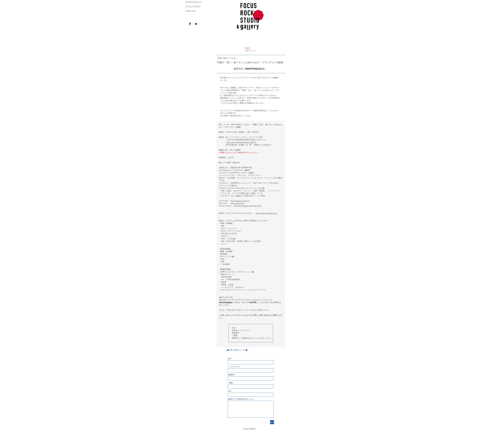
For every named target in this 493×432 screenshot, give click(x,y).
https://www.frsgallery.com (266, 213)
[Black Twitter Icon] (196, 23)
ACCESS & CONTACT (193, 7)
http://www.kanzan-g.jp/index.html (247, 206)
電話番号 (231, 375)
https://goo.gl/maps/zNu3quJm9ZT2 (241, 142)
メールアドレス (233, 367)
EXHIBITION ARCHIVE (193, 2)
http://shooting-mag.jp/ (240, 201)
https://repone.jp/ (237, 203)
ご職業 (230, 383)
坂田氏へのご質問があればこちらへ (241, 399)
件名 (229, 391)
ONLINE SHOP (191, 11)
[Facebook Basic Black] (189, 23)
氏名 (229, 359)
